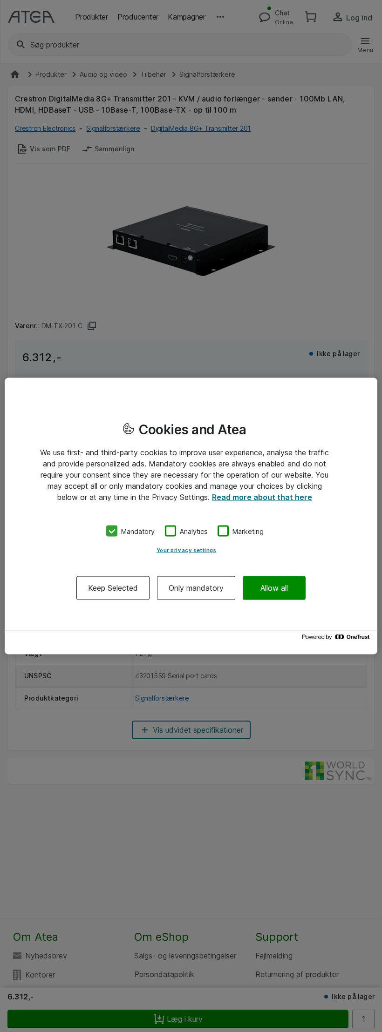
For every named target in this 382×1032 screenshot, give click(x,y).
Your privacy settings (187, 550)
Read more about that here (262, 496)
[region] (191, 516)
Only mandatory (196, 588)
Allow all (274, 588)
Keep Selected (113, 588)
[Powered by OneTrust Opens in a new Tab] (337, 639)
